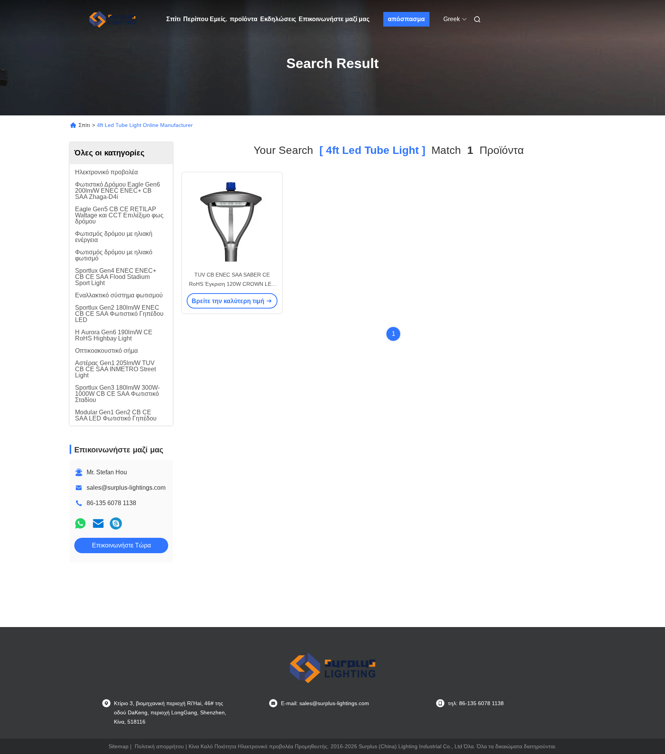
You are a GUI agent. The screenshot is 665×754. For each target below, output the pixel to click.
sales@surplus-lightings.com (126, 487)
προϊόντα (243, 19)
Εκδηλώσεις (278, 19)
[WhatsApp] (80, 523)
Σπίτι (173, 19)
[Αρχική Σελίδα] (112, 19)
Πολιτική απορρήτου (159, 746)
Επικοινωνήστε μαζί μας (334, 19)
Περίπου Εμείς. (205, 19)
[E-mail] (98, 523)
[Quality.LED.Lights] (116, 523)
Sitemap (119, 746)
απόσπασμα (406, 19)
